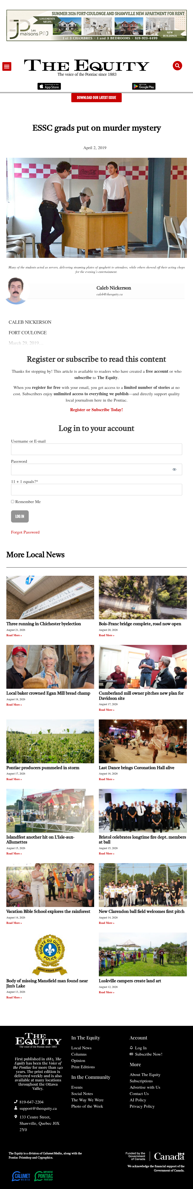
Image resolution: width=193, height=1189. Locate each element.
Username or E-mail (28, 441)
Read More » (14, 635)
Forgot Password (25, 532)
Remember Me (27, 501)
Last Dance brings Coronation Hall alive (136, 768)
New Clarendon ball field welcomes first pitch (142, 912)
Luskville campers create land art (130, 981)
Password (19, 461)
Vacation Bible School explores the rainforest (48, 912)
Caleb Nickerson (113, 288)
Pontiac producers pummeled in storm (42, 768)
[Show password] (174, 469)
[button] (6, 66)
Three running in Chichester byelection (43, 624)
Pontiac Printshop (20, 1157)
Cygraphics (45, 1157)
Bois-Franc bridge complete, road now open (140, 624)
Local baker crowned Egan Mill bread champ (48, 693)
